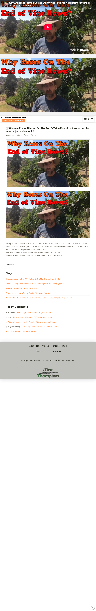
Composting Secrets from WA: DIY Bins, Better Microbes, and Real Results (33, 279)
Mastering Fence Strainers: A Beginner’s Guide (34, 312)
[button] (88, 119)
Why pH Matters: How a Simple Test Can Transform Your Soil (28, 293)
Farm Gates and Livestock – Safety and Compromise (32, 317)
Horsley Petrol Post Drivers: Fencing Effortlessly (40, 322)
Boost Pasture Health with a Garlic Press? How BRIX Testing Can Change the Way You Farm (39, 298)
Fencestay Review (29, 331)
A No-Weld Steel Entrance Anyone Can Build (22, 288)
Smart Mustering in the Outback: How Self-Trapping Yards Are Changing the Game (36, 284)
